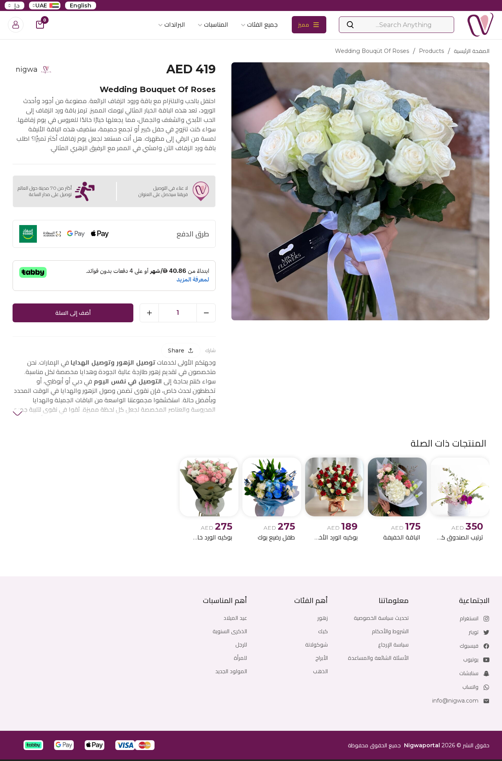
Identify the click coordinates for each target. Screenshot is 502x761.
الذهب (320, 671)
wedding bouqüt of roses (372, 50)
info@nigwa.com (455, 700)
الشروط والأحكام (390, 631)
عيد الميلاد (235, 617)
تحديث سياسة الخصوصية (381, 617)
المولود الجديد (231, 671)
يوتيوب (470, 659)
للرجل (241, 644)
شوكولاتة (316, 644)
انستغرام (469, 618)
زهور (322, 617)
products (431, 50)
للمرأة (240, 657)
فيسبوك (469, 645)
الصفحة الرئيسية (471, 50)
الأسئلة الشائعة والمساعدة (378, 657)
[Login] (16, 25)
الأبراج (321, 657)
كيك (323, 631)
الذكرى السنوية (230, 631)
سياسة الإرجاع (393, 644)
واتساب (470, 686)
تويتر (473, 632)
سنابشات (468, 673)
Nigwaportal (422, 745)
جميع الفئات (262, 24)
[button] (145, 745)
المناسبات (216, 24)
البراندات (174, 24)
